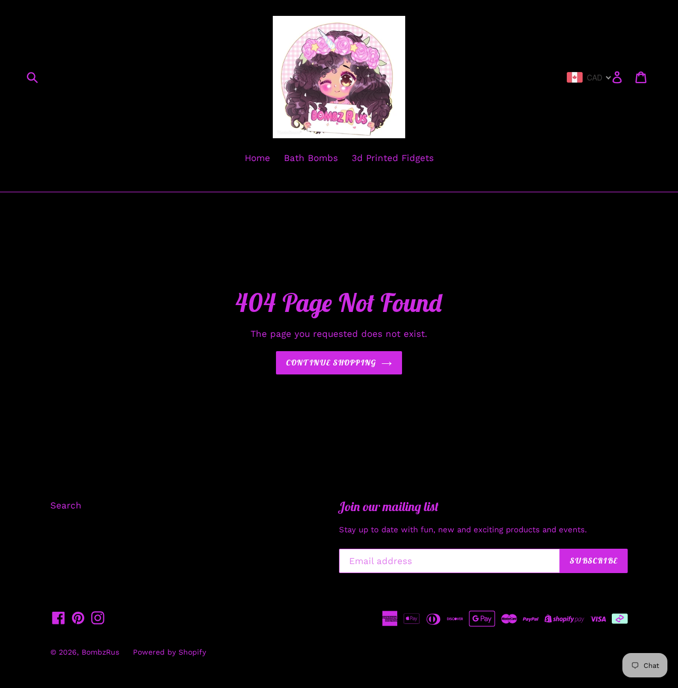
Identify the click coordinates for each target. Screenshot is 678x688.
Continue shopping (331, 363)
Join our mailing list (389, 506)
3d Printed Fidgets (393, 158)
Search (66, 505)
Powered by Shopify (169, 652)
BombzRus (100, 652)
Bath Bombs (311, 158)
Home (257, 158)
